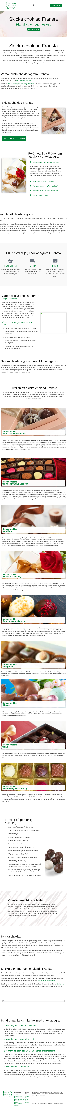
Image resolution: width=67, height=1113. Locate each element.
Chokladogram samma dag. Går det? (46, 162)
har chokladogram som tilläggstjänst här (21, 84)
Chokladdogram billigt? (41, 195)
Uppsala (26, 1100)
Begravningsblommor (19, 1099)
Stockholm (27, 1096)
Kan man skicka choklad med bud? (45, 186)
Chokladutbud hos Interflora (46, 980)
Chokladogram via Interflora (25, 80)
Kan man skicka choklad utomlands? (46, 190)
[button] (33, 5)
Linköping (27, 1102)
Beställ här (60, 984)
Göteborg (27, 1097)
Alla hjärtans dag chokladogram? (44, 181)
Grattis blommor (17, 1094)
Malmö (26, 1099)
